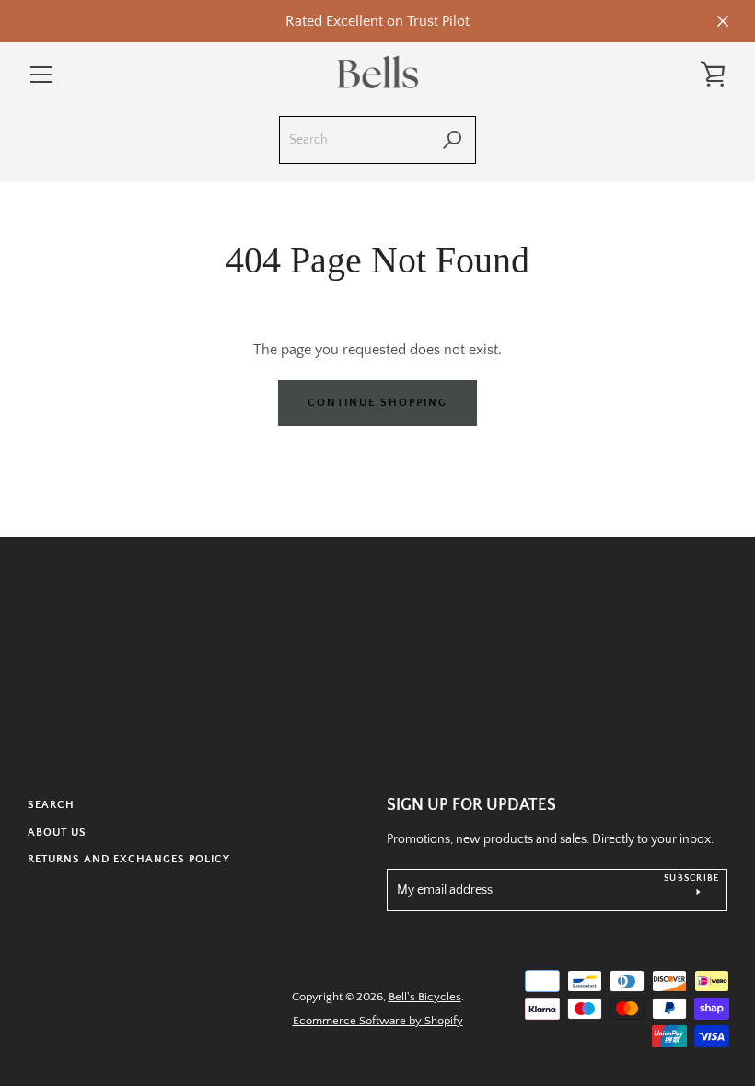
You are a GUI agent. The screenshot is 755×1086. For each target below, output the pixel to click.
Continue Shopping (377, 403)
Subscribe (691, 878)
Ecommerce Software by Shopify (378, 1020)
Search (51, 805)
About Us (57, 832)
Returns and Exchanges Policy (129, 859)
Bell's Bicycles (425, 996)
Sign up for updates (471, 805)
